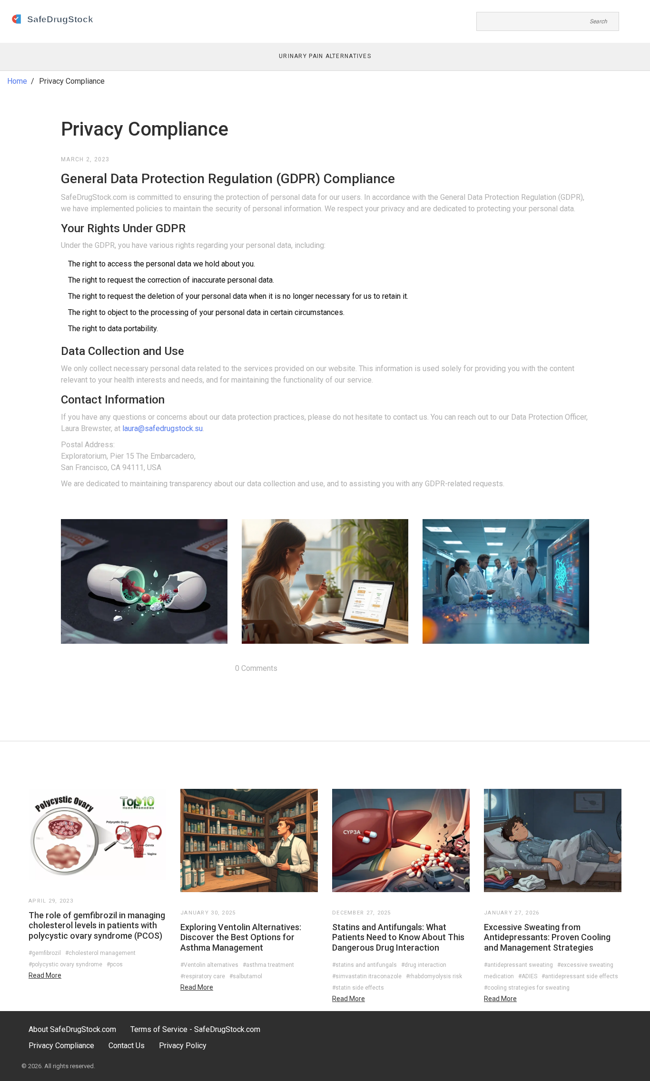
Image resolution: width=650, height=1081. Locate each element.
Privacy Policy (183, 1045)
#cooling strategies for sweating (527, 987)
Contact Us (126, 1045)
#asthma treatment (268, 965)
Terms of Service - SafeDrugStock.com (195, 1029)
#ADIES (527, 976)
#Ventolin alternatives (209, 965)
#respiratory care (202, 976)
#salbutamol (245, 976)
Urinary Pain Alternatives (325, 56)
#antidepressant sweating (518, 965)
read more (45, 975)
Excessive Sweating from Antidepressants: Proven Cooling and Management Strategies (547, 937)
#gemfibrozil (45, 953)
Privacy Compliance (61, 1045)
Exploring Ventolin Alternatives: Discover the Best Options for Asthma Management (240, 937)
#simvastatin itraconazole (367, 976)
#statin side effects (358, 987)
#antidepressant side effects (580, 976)
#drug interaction (423, 965)
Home (17, 81)
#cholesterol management (100, 953)
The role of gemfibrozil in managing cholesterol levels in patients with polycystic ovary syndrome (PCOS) (97, 925)
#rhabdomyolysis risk (434, 976)
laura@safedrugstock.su (162, 428)
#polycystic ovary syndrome (65, 964)
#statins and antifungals (364, 965)
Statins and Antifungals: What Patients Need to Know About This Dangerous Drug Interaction (398, 937)
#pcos (115, 964)
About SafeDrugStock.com (72, 1029)
